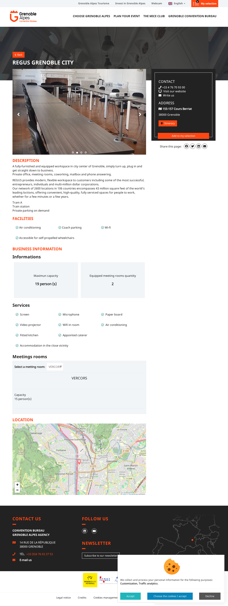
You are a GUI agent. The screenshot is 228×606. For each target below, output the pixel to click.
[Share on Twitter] (192, 146)
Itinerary (169, 123)
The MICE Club (154, 16)
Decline (209, 596)
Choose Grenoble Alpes (91, 16)
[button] (17, 112)
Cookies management (106, 597)
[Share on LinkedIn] (198, 146)
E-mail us (26, 560)
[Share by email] (204, 146)
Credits (82, 597)
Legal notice (63, 597)
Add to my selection (183, 135)
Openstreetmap (133, 494)
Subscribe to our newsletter (100, 555)
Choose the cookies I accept (170, 596)
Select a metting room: (30, 367)
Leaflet (124, 494)
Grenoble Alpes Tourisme (93, 3)
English (177, 3)
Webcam (156, 3)
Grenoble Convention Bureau (192, 16)
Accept (130, 596)
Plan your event (127, 16)
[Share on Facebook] (186, 146)
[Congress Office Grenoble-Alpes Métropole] (32, 16)
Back (19, 54)
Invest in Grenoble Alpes (130, 3)
